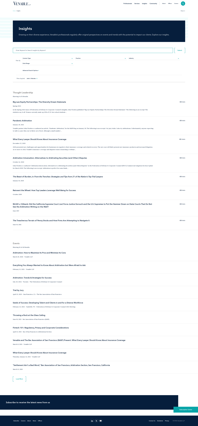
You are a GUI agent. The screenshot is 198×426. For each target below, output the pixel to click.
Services (137, 3)
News (34, 421)
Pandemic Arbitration (22, 120)
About (164, 3)
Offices (170, 3)
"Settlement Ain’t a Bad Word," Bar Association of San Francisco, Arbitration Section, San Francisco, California (61, 365)
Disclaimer (160, 421)
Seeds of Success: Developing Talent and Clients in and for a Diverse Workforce (48, 303)
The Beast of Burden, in (58, 176)
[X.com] (96, 421)
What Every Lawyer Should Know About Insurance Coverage (39, 139)
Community (153, 3)
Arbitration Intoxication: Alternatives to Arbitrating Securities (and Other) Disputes (50, 158)
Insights (144, 3)
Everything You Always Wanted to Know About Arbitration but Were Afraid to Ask (49, 265)
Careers (176, 3)
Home (14, 10)
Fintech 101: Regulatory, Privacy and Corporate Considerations (41, 328)
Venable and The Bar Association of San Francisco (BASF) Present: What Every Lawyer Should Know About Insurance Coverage (69, 340)
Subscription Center (185, 409)
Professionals (128, 3)
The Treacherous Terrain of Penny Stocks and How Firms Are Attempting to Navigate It (51, 220)
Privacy (167, 421)
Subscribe (16, 421)
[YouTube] (100, 421)
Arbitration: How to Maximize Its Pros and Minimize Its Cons (39, 253)
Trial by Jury (18, 290)
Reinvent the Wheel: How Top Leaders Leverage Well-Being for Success (44, 190)
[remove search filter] (36, 78)
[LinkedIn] (92, 421)
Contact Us (152, 421)
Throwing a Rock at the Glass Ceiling (29, 315)
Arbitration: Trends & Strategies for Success (32, 278)
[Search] (183, 3)
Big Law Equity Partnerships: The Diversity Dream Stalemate (39, 102)
